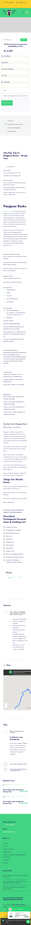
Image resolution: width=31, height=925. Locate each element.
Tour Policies (6, 860)
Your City (4, 75)
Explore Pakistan (7, 852)
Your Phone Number (7, 69)
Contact (5, 846)
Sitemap (5, 862)
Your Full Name (5, 56)
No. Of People (5, 82)
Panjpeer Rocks (7, 211)
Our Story (5, 843)
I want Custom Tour (8, 849)
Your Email (4, 62)
